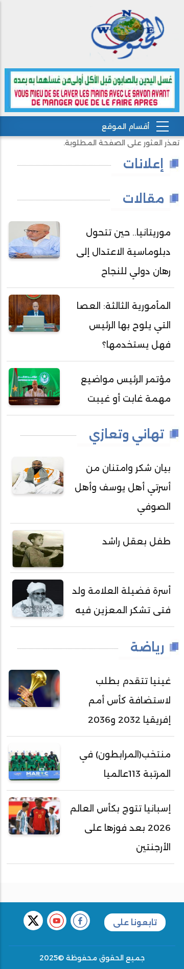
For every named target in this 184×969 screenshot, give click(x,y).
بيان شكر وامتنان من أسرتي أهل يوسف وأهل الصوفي (123, 487)
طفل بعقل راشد (136, 541)
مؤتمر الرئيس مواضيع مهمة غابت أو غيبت (126, 389)
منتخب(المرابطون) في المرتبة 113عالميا (125, 764)
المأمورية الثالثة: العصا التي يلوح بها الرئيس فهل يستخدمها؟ (124, 325)
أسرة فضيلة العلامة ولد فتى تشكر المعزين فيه (121, 600)
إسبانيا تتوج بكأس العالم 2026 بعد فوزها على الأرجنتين (120, 827)
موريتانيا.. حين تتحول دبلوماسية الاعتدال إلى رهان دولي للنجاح (123, 251)
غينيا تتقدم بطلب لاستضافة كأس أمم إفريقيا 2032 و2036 (129, 700)
